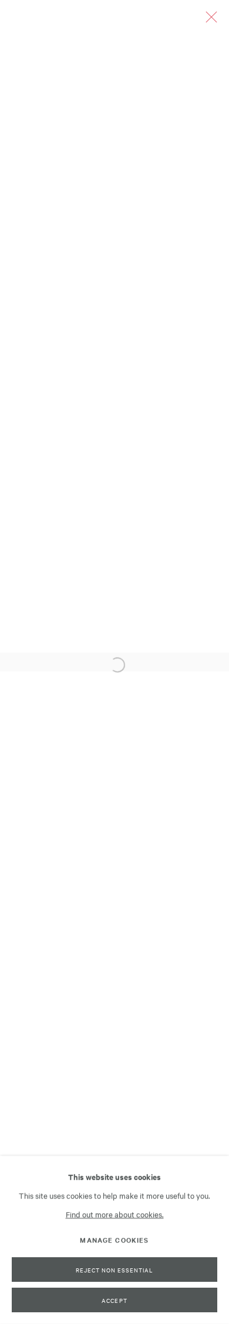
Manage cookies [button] (114, 1239)
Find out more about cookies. (115, 1214)
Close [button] (208, 20)
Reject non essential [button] (114, 1269)
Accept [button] (114, 1300)
